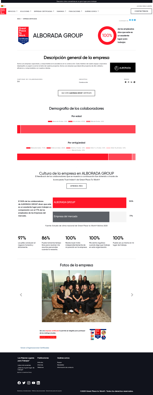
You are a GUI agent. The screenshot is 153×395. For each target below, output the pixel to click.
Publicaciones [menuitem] (43, 358)
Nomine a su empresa (48, 337)
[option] (76, 296)
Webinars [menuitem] (40, 367)
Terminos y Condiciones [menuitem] (24, 391)
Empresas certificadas (30, 19)
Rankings (60, 11)
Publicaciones (74, 11)
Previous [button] (20, 294)
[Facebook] (130, 20)
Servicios (12, 11)
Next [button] (132, 294)
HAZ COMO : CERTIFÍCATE (76, 93)
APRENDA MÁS (76, 186)
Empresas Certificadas (43, 11)
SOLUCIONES (24, 11)
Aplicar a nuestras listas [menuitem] (24, 372)
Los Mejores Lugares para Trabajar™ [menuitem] (26, 359)
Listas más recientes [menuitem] (24, 365)
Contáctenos (141, 11)
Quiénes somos (91, 11)
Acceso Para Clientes (144, 6)
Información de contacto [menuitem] (65, 367)
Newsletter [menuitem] (60, 365)
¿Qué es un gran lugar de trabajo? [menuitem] (26, 368)
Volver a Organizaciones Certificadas (35, 348)
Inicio (19, 19)
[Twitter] (132, 20)
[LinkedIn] (135, 20)
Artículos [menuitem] (40, 362)
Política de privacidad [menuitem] (38, 391)
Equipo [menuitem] (59, 362)
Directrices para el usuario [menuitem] (54, 391)
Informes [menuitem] (40, 365)
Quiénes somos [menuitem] (63, 358)
